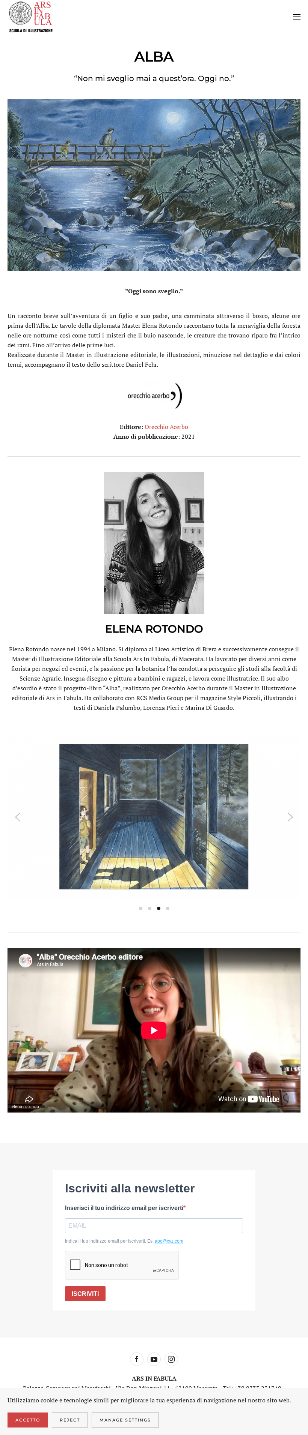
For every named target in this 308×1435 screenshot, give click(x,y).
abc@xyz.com (169, 1241)
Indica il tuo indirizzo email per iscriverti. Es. (124, 1241)
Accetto (27, 1420)
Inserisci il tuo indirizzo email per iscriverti (124, 1208)
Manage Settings (125, 1420)
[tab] (140, 908)
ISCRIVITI (85, 1294)
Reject (70, 1420)
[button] (296, 17)
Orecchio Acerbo (166, 427)
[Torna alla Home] (31, 17)
